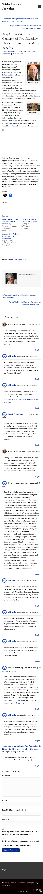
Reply (37, 350)
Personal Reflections (18, 259)
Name (5, 800)
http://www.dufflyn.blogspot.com (17, 703)
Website (5, 819)
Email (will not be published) (14, 810)
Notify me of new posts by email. (18, 845)
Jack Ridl (14, 102)
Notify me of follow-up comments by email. (20, 841)
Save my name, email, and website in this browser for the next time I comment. (19, 833)
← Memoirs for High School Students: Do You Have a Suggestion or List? (20, 20)
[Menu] (39, 6)
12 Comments (17, 54)
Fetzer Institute (8, 75)
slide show (13, 123)
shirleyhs (12, 356)
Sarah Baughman (15, 414)
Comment (6, 776)
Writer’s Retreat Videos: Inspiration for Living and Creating (10, 222)
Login (4, 870)
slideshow (32, 93)
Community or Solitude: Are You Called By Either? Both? (10, 236)
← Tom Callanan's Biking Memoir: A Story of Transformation (19, 296)
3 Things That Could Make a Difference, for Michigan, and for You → (24, 27)
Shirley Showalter (8, 51)
